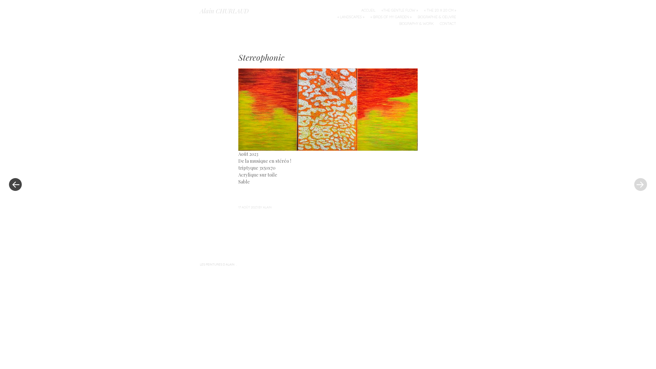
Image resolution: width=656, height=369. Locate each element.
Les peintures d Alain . (218, 264)
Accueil (368, 10)
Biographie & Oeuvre (437, 17)
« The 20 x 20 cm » (440, 10)
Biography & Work (416, 23)
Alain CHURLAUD (224, 11)
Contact (448, 23)
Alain (267, 207)
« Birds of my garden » (391, 17)
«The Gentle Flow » (400, 10)
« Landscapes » (350, 17)
